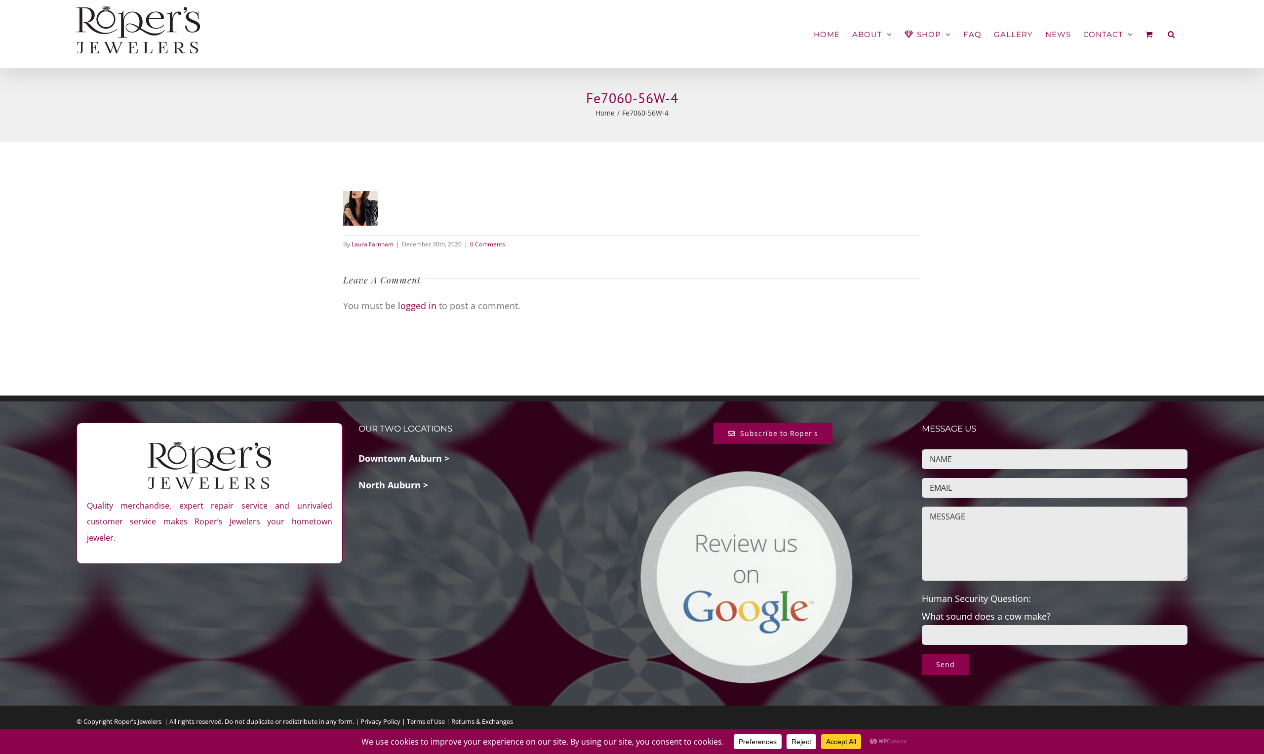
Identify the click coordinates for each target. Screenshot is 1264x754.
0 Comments (487, 244)
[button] (1171, 34)
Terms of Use (426, 721)
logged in (417, 306)
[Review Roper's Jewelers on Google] (746, 477)
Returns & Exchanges (482, 721)
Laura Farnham (373, 244)
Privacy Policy (380, 721)
